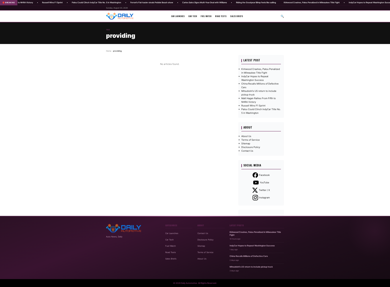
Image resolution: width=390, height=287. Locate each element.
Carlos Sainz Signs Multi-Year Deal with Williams (192, 2)
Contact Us (247, 150)
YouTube (264, 182)
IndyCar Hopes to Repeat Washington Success (358, 2)
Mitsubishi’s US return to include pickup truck (251, 267)
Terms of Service (250, 139)
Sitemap (245, 143)
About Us (246, 136)
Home (108, 51)
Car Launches (178, 16)
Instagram (264, 197)
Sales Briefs (236, 16)
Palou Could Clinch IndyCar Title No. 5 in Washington (84, 2)
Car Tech (192, 16)
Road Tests (221, 16)
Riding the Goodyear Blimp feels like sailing (244, 2)
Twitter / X (264, 190)
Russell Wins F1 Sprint (40, 2)
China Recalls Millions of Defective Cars (249, 256)
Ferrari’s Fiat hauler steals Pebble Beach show (139, 2)
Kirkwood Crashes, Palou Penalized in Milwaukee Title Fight (299, 2)
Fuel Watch (206, 16)
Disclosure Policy (250, 147)
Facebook (264, 175)
